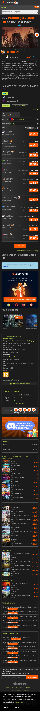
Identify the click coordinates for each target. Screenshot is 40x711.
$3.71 (33, 219)
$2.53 (33, 173)
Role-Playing (30, 341)
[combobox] (22, 119)
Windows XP (10, 357)
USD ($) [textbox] (13, 123)
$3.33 (33, 210)
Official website (8, 339)
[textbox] (17, 119)
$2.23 (33, 145)
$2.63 (33, 190)
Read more (20, 403)
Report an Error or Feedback (27, 251)
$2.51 (33, 164)
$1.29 (33, 134)
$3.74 (33, 229)
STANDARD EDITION (20, 106)
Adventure (21, 341)
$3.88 (33, 238)
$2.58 (33, 182)
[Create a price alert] (37, 35)
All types (6, 106)
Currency (5, 123)
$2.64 (33, 199)
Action (14, 341)
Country (5, 119)
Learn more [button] (18, 702)
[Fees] (30, 128)
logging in (6, 266)
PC (6, 93)
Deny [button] (6, 707)
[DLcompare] (20, 683)
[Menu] (37, 3)
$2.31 (33, 155)
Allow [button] (17, 707)
